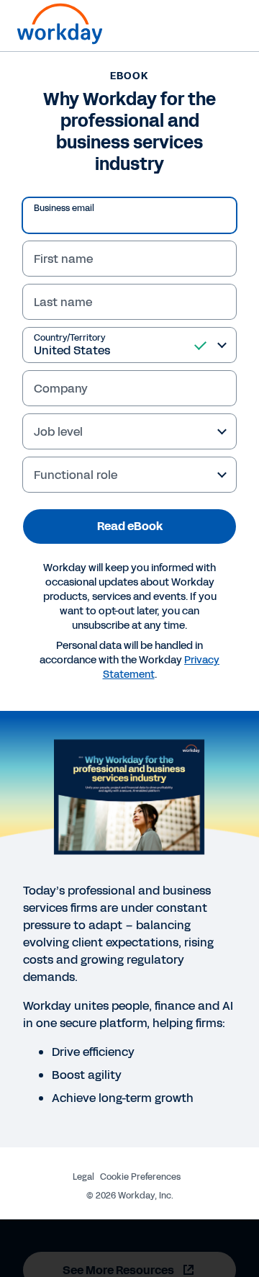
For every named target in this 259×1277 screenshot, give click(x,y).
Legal (83, 1177)
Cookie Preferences (140, 1177)
